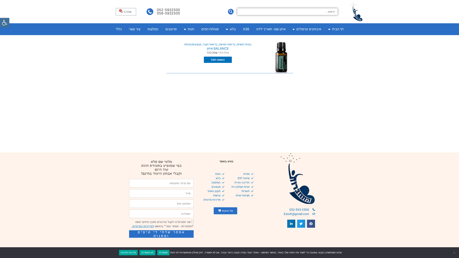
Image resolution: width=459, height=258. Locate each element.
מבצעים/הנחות (192, 44)
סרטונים (171, 29)
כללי (119, 29)
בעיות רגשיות (244, 44)
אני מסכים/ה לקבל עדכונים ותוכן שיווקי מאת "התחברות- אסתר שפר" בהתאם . (162, 224)
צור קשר (134, 29)
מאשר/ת (163, 252)
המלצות (153, 29)
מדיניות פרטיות (128, 252)
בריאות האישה (227, 44)
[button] (4, 22)
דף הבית (338, 29)
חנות (191, 29)
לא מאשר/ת (147, 252)
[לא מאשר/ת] (454, 252)
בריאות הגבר (210, 44)
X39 (246, 29)
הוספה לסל (218, 59)
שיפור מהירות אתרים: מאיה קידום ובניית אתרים (163, 243)
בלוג (233, 29)
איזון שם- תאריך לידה (270, 29)
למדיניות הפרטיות (143, 226)
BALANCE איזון (218, 48)
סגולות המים (210, 29)
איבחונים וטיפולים (308, 29)
